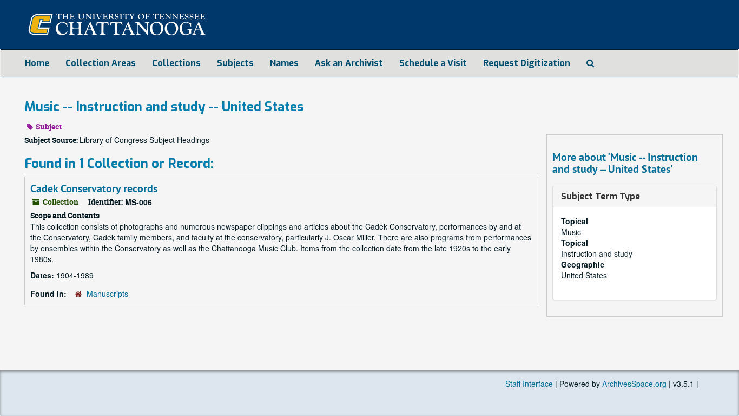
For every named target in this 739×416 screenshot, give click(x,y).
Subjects (235, 63)
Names (284, 63)
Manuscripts (107, 293)
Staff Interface (529, 383)
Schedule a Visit (433, 63)
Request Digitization (526, 63)
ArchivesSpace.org (634, 383)
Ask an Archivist (349, 63)
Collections (176, 63)
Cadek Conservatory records (93, 188)
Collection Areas (100, 63)
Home (37, 63)
